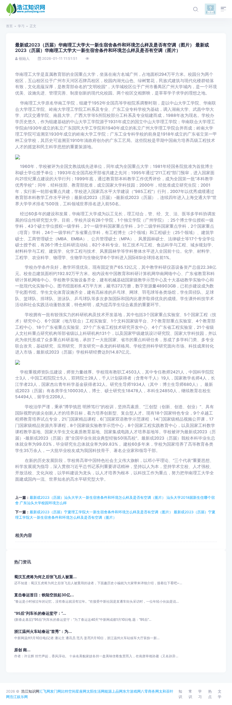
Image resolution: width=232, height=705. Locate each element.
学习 (21, 26)
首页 (9, 26)
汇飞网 (44, 691)
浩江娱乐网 (19, 696)
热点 (210, 694)
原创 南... (22, 650)
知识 (180, 694)
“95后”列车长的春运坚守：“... (40, 613)
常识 (190, 694)
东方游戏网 (132, 691)
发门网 (55, 691)
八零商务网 (150, 691)
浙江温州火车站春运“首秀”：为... (43, 631)
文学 (219, 694)
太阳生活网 (95, 691)
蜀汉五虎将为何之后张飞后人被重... (45, 577)
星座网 (81, 691)
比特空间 (68, 691)
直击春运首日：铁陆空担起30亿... (44, 595)
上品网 (117, 691)
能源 (108, 691)
